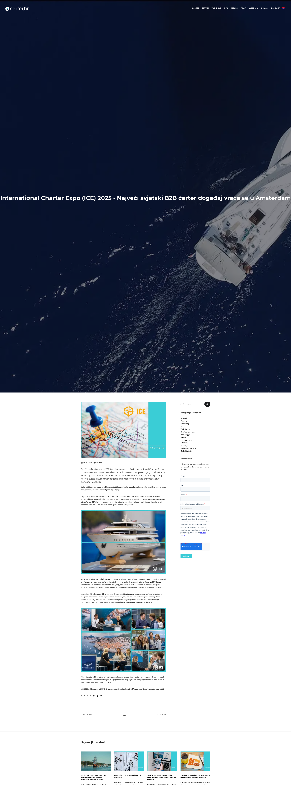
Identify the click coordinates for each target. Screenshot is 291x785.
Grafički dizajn (186, 451)
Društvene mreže (188, 432)
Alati (243, 8)
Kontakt (275, 8)
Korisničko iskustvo (188, 448)
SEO (182, 426)
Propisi (183, 437)
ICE (117, 496)
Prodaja (184, 421)
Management (186, 440)
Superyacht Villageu (153, 582)
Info (226, 8)
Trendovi (216, 8)
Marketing (185, 424)
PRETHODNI (87, 714)
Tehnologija (185, 435)
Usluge (195, 8)
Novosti (99, 462)
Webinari (253, 8)
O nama (264, 8)
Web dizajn (185, 429)
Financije (184, 445)
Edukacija (184, 443)
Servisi (205, 8)
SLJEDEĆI (161, 714)
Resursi (234, 8)
